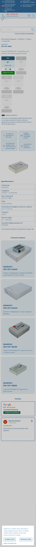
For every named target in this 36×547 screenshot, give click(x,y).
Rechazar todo (26, 539)
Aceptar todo (9, 539)
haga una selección (10, 543)
